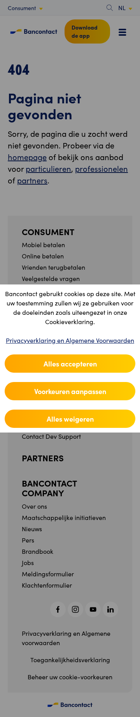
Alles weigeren (70, 419)
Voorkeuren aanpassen (70, 391)
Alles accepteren (70, 363)
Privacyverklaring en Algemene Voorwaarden (70, 340)
